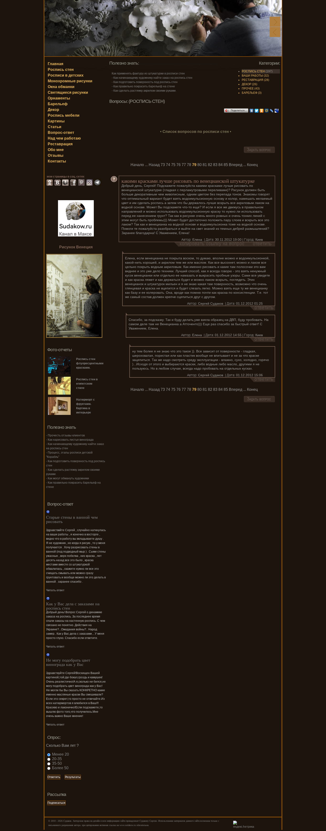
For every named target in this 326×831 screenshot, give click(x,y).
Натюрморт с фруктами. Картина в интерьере (85, 406)
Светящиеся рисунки (68, 92)
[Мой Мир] (266, 111)
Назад (154, 165)
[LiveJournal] (271, 111)
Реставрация (60, 144)
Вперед (235, 165)
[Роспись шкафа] (74, 336)
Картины (56, 121)
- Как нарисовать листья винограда (70, 439)
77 (184, 165)
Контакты (57, 161)
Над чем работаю (64, 138)
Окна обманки (61, 87)
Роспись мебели (63, 115)
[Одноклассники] (261, 111)
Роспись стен (61, 70)
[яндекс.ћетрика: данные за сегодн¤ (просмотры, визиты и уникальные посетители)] (245, 825)
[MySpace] (276, 111)
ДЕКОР (246, 84)
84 (220, 165)
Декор (53, 110)
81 (205, 165)
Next (275, 22)
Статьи (54, 127)
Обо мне (56, 150)
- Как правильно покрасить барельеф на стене (143, 86)
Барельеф (58, 104)
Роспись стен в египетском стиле (87, 384)
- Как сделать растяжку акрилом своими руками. (144, 90)
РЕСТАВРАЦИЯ (252, 80)
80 (199, 165)
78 (189, 165)
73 (163, 165)
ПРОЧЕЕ (248, 88)
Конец (252, 165)
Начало (137, 165)
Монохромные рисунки (70, 81)
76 (178, 165)
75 (173, 165)
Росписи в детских (66, 75)
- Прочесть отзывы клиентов (65, 435)
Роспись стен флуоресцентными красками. (87, 363)
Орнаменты (59, 98)
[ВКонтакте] (251, 111)
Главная (55, 64)
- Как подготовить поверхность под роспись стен (145, 82)
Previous (275, 32)
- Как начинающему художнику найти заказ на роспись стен (152, 77)
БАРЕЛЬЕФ (249, 92)
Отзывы (55, 155)
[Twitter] (256, 111)
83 (215, 165)
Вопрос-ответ (61, 133)
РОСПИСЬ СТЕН (253, 71)
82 (210, 165)
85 (226, 165)
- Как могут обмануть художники (67, 478)
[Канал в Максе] (76, 218)
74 (168, 165)
